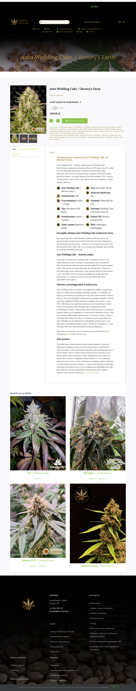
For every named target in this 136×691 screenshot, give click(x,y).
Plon (122, 131)
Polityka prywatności (59, 675)
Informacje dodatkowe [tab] (29, 149)
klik (106, 331)
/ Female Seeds (38, 473)
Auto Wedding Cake (71, 135)
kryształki (60, 137)
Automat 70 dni (86, 135)
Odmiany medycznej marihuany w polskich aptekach (104, 635)
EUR (96, 7)
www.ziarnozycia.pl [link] (91, 373)
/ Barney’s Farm (38, 560)
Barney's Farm (60, 129)
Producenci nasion (65, 127)
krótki (95, 131)
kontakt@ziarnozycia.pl (59, 611)
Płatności (15, 670)
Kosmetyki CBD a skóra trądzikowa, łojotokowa (104, 648)
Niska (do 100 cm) (105, 131)
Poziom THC (54, 133)
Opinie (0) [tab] (16, 154)
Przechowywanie (97, 618)
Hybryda (62, 131)
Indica (68, 131)
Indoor (74, 131)
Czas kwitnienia (73, 129)
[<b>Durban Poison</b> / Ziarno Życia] (98, 523)
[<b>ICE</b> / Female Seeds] (38, 433)
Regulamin (55, 665)
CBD (103, 135)
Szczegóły (39, 467)
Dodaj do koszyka (76, 121)
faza (107, 135)
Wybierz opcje (81, 467)
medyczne (69, 137)
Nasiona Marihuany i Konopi (62, 632)
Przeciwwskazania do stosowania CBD (105, 641)
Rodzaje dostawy (18, 665)
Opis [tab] (14, 149)
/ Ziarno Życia (98, 566)
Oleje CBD (55, 652)
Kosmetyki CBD (57, 647)
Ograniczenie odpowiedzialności (64, 670)
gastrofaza (114, 135)
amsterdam (58, 135)
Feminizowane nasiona (60, 637)
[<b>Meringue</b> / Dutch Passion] (98, 433)
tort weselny (54, 139)
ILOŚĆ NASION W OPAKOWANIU (64, 102)
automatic (96, 135)
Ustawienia (105, 687)
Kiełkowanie (95, 603)
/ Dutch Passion (97, 473)
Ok (114, 687)
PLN (92, 7)
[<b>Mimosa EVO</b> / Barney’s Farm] (38, 521)
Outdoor (116, 131)
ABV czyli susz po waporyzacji (102, 628)
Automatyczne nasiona (100, 127)
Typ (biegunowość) (67, 133)
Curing (93, 623)
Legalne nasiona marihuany (101, 608)
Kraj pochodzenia (85, 131)
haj (120, 135)
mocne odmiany (80, 137)
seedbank (108, 137)
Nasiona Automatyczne (60, 642)
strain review (118, 137)
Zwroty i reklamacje (59, 680)
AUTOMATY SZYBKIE (82, 127)
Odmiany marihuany (98, 613)
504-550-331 (58, 608)
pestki (101, 137)
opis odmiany (93, 137)
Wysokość (80, 133)
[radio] (51, 108)
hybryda (53, 137)
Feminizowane (98, 129)
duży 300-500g (86, 129)
